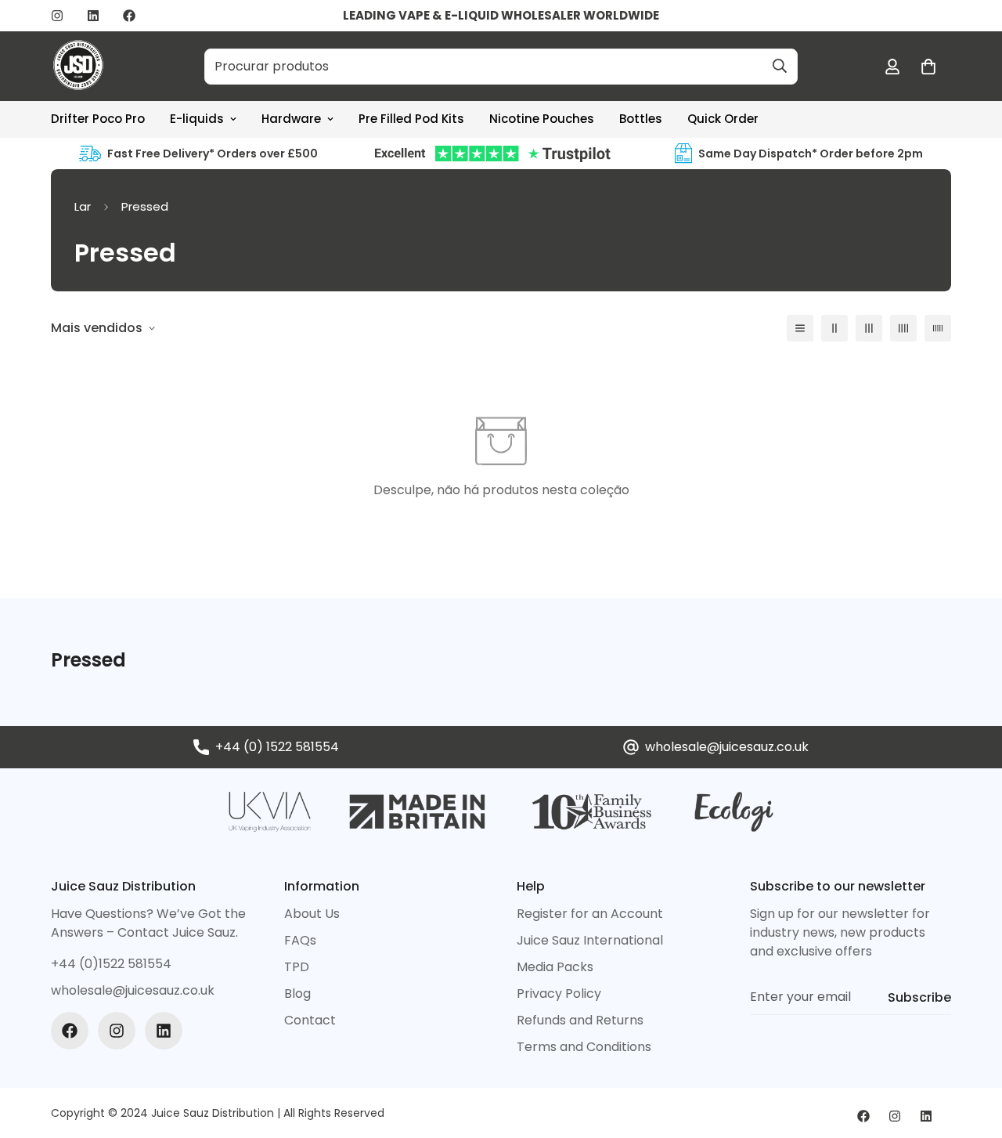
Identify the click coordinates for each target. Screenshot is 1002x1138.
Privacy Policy (559, 993)
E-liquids (197, 118)
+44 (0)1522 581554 (111, 964)
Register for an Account (590, 914)
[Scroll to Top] (971, 1053)
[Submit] (780, 65)
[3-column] (869, 328)
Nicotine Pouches (541, 118)
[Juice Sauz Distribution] (78, 66)
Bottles (640, 118)
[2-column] (834, 328)
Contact (310, 1020)
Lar (82, 206)
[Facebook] (129, 15)
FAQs (300, 940)
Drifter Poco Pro (98, 118)
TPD (296, 967)
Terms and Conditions (584, 1047)
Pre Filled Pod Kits (411, 118)
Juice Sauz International (590, 940)
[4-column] (903, 328)
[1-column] (800, 328)
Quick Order (723, 118)
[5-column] (938, 328)
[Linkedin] (93, 15)
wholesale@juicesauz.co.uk (727, 747)
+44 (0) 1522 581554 (277, 747)
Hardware (291, 118)
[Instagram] (57, 15)
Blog (297, 993)
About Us (312, 914)
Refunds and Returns (580, 1020)
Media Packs (555, 967)
